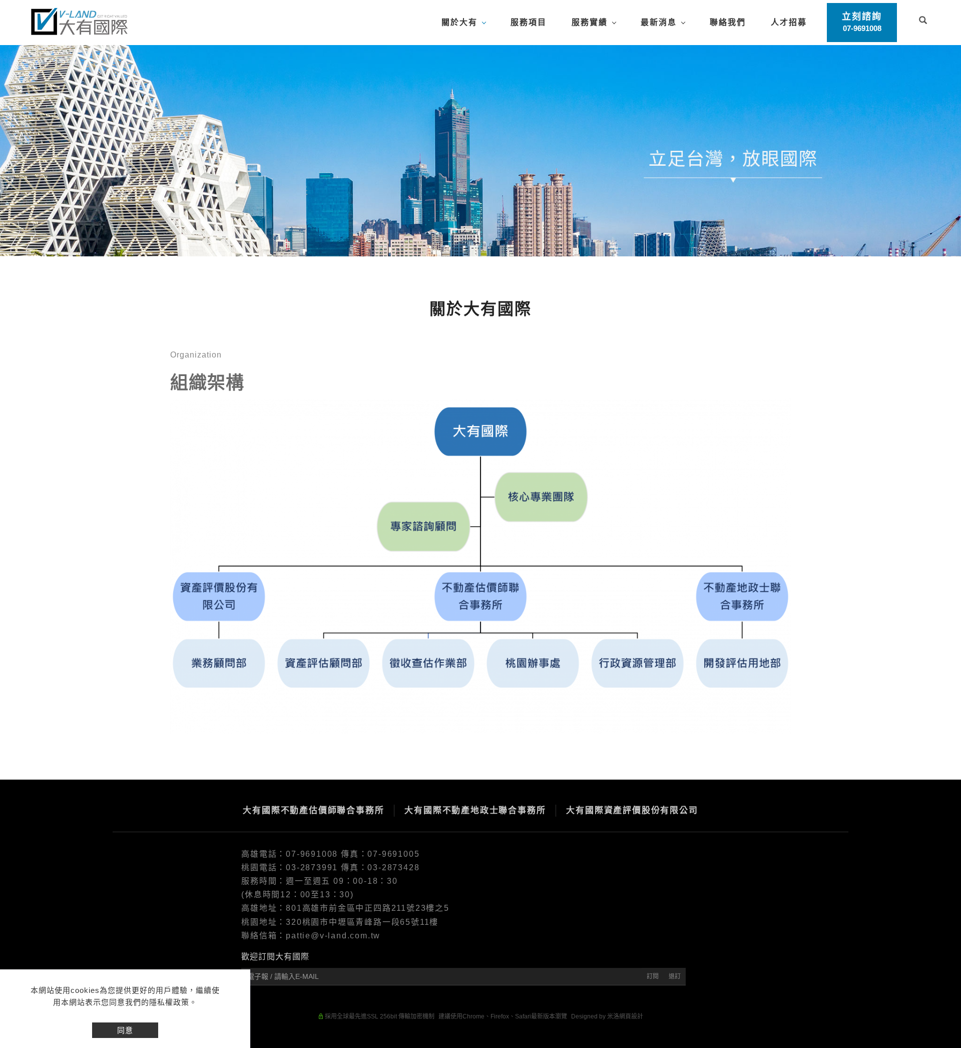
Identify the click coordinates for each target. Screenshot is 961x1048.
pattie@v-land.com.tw (333, 935)
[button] (923, 21)
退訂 (675, 976)
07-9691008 (313, 854)
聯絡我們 (728, 22)
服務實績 (590, 22)
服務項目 (529, 22)
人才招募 (789, 22)
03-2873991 (312, 867)
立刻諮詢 (862, 22)
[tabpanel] (480, 150)
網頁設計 (631, 1016)
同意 (125, 1030)
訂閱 (653, 976)
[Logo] (79, 21)
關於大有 (459, 22)
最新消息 (659, 22)
